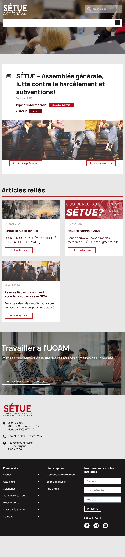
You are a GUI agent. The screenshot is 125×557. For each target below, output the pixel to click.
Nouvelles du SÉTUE (61, 105)
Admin (35, 111)
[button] (117, 22)
